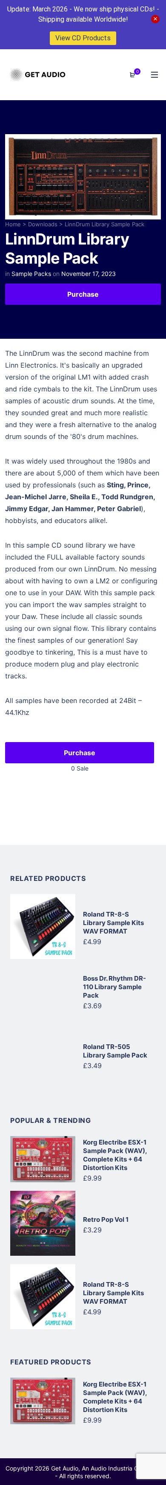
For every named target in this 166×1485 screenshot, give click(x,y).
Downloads (42, 224)
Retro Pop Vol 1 (106, 1219)
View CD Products (83, 38)
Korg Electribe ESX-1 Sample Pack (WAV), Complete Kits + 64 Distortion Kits (115, 1155)
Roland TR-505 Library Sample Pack (115, 1051)
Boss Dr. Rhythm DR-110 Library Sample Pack (114, 986)
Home (13, 224)
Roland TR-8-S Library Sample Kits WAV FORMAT (113, 922)
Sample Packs (31, 273)
